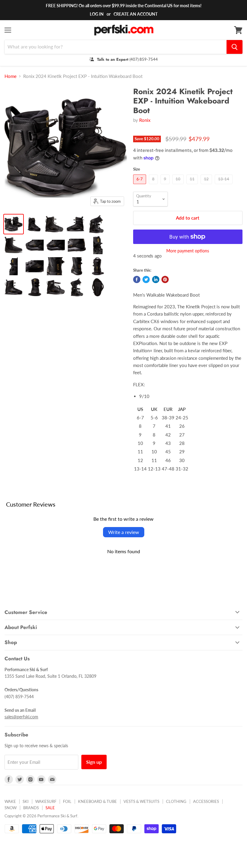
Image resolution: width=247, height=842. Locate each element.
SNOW (11, 807)
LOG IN (97, 14)
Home (11, 76)
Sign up (94, 762)
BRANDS (31, 807)
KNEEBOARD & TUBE (97, 801)
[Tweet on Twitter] (146, 279)
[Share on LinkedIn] (155, 279)
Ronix (144, 120)
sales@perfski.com (21, 716)
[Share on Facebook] (136, 279)
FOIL (67, 801)
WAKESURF (45, 801)
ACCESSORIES (206, 801)
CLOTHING (176, 801)
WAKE (10, 801)
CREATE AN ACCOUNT (136, 14)
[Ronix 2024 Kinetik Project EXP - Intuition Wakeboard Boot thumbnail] (13, 224)
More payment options (187, 250)
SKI (26, 801)
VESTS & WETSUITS (141, 801)
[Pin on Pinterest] (165, 279)
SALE (50, 807)
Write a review (123, 532)
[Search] (234, 47)
